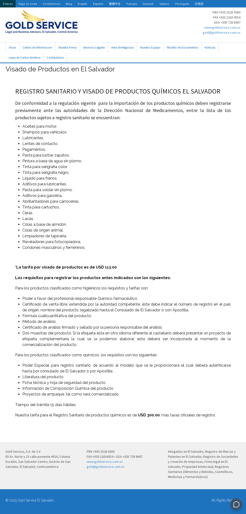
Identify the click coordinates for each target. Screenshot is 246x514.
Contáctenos (51, 3)
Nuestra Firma (68, 47)
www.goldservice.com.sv (222, 27)
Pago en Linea (27, 3)
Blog (69, 3)
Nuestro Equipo (150, 47)
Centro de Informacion (37, 47)
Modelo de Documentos (182, 47)
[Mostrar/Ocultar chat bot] (236, 504)
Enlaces (8, 3)
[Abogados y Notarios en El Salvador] (42, 31)
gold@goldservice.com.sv (221, 32)
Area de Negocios (122, 47)
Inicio (12, 47)
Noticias (210, 47)
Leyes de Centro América (24, 58)
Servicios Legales (94, 47)
